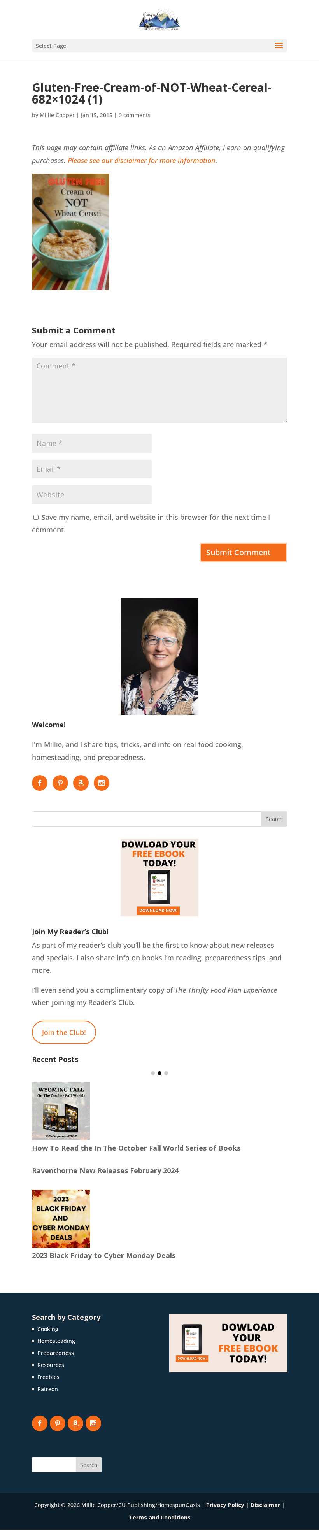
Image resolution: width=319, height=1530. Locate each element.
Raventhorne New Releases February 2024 (105, 1170)
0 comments (135, 115)
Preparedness (55, 1352)
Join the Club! (64, 1032)
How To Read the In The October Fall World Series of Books (136, 1147)
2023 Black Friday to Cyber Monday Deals (103, 1255)
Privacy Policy (225, 1505)
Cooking (47, 1329)
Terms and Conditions (160, 1517)
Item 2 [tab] (159, 1073)
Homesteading (56, 1340)
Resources (50, 1365)
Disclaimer (265, 1505)
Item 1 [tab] (153, 1073)
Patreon (47, 1389)
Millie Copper (57, 115)
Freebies (48, 1377)
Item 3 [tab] (166, 1073)
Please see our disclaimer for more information (142, 160)
